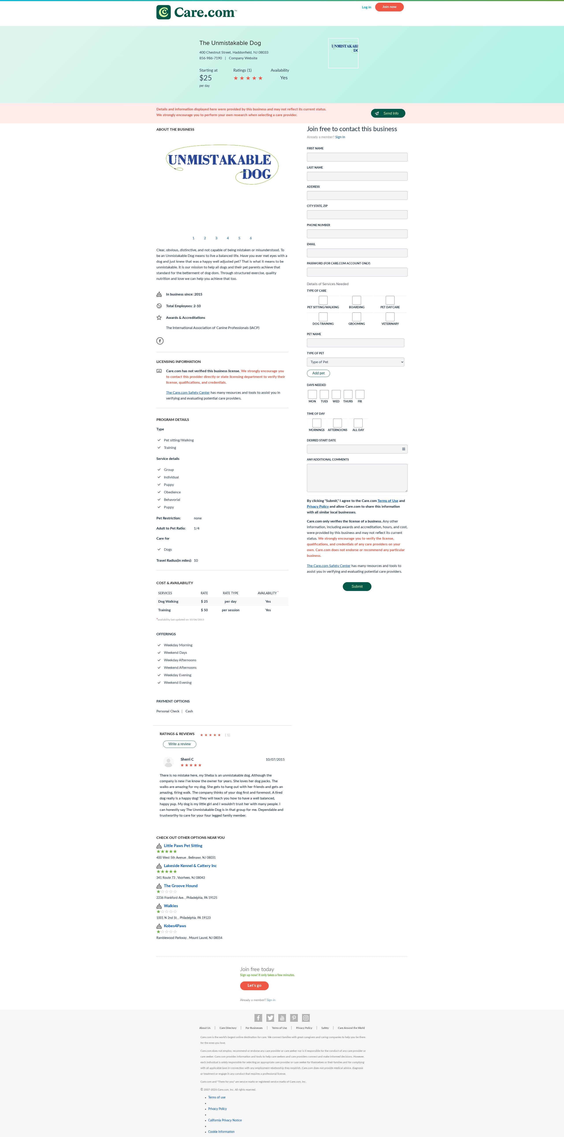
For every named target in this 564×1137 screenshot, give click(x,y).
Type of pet (315, 353)
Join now (389, 7)
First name (315, 148)
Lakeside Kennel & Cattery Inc (190, 866)
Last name (315, 167)
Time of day (316, 413)
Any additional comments (328, 459)
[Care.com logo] (198, 12)
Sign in (340, 137)
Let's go (254, 986)
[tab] (357, 284)
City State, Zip (317, 206)
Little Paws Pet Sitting (183, 846)
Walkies (171, 906)
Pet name (314, 334)
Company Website (243, 58)
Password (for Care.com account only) (338, 263)
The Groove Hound (181, 886)
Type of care (316, 291)
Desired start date (321, 440)
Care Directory (228, 1028)
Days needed (316, 385)
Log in (366, 7)
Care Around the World (351, 1028)
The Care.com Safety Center (329, 566)
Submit (357, 586)
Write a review (180, 744)
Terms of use (216, 1097)
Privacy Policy (318, 506)
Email (311, 244)
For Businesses (254, 1028)
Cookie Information (221, 1131)
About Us (204, 1028)
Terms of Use (388, 501)
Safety (325, 1028)
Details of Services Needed (328, 283)
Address (313, 187)
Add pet (318, 373)
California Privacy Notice (225, 1120)
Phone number (318, 225)
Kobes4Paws (175, 926)
